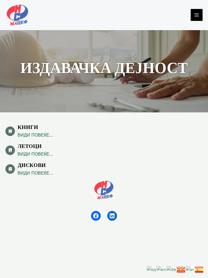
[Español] (199, 269)
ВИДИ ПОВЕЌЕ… (35, 135)
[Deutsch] (172, 269)
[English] (162, 269)
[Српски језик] (190, 269)
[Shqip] (152, 269)
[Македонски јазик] (181, 269)
